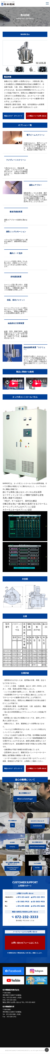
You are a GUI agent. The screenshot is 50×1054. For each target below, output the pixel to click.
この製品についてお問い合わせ (36, 116)
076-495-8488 (23, 906)
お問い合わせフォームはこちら (25, 943)
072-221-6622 (23, 897)
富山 (6, 906)
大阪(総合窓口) (9, 897)
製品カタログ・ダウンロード (13, 116)
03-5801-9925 (23, 902)
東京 (6, 901)
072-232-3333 (26, 917)
